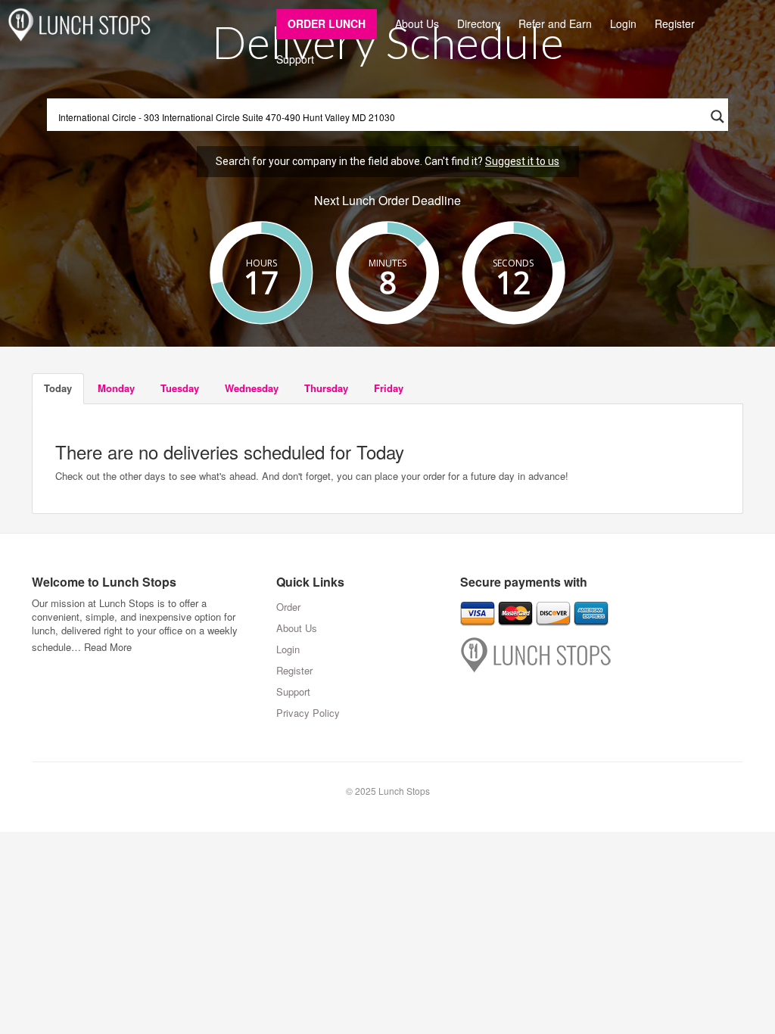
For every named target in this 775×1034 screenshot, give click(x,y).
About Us (417, 23)
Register (675, 23)
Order (288, 607)
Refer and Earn (555, 23)
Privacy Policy (308, 712)
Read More (108, 647)
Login (623, 23)
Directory (478, 23)
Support (295, 59)
